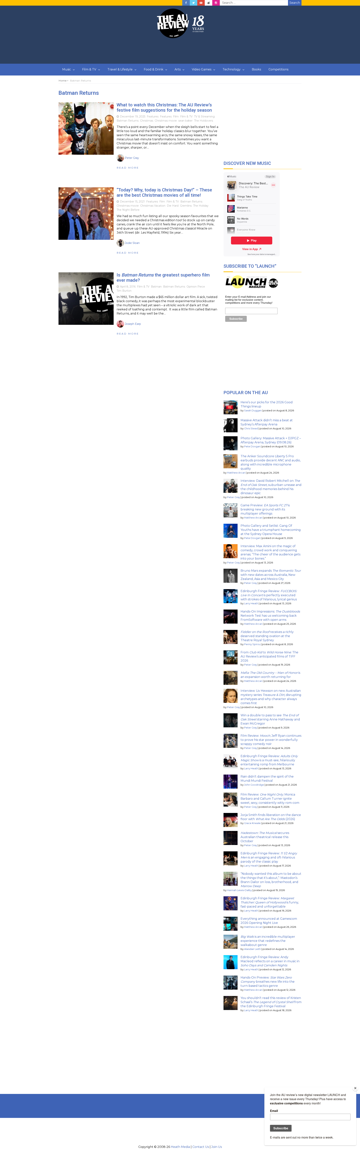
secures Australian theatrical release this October (265, 837)
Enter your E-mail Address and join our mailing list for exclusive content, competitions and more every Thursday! (248, 299)
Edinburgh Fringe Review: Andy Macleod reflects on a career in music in (270, 961)
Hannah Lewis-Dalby (239, 890)
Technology (232, 69)
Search (295, 2)
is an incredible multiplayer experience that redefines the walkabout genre (268, 941)
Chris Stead (251, 428)
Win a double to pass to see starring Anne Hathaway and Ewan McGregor (270, 719)
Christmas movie (166, 120)
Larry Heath (251, 603)
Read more (128, 167)
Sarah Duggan (253, 410)
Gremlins (186, 205)
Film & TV (89, 69)
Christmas (146, 120)
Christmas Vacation (152, 205)
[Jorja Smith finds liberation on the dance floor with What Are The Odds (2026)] (231, 820)
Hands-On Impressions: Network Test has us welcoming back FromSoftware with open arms (270, 616)
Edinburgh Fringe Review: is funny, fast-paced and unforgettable (270, 902)
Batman (156, 286)
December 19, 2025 (132, 116)
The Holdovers (203, 120)
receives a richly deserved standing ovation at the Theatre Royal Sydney (267, 636)
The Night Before (128, 209)
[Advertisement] (180, 51)
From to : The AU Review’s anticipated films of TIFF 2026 (269, 656)
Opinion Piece (196, 286)
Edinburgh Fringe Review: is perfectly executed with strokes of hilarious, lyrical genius (269, 595)
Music (66, 69)
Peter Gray (233, 497)
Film (176, 116)
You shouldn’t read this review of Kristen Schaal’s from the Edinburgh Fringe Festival (271, 1002)
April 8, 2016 (128, 286)
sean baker (185, 120)
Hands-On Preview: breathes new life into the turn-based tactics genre (268, 982)
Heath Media (180, 1147)
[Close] (355, 1088)
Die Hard (172, 205)
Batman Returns (128, 120)
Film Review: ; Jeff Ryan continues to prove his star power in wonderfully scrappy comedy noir (271, 740)
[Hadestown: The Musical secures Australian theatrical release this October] (231, 838)
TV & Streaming (204, 116)
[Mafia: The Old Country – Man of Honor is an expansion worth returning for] (231, 678)
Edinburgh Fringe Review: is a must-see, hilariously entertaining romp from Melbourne (269, 760)
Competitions (278, 69)
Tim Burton (124, 290)
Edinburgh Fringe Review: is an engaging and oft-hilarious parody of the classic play (269, 857)
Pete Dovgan (252, 446)
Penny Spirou (252, 644)
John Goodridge (254, 784)
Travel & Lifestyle (120, 69)
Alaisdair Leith (252, 949)
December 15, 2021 (132, 201)
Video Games (201, 69)
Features (152, 116)
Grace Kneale (252, 823)
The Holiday (200, 205)
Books (256, 69)
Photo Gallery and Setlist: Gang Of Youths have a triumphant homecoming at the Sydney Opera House (271, 530)
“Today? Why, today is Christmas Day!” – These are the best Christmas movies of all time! (164, 192)
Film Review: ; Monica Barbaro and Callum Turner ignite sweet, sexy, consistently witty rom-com (270, 799)
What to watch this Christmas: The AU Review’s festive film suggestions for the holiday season (164, 107)
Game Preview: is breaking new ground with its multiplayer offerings (265, 509)
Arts (178, 69)
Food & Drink (153, 69)
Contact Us (200, 1147)
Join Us (216, 1147)
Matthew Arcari (236, 472)
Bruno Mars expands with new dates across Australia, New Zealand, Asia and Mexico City (271, 575)
